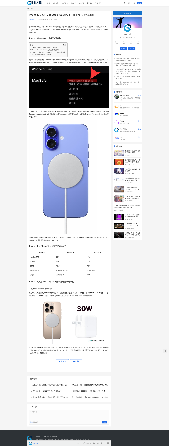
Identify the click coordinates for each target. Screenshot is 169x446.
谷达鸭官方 (32, 19)
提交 (104, 422)
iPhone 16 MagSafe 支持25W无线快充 (44, 47)
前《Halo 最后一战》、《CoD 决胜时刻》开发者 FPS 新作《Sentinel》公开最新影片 (49, 397)
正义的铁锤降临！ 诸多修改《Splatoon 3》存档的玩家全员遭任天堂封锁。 (90, 397)
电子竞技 (65, 3)
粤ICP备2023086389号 (65, 440)
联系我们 (38, 436)
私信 (133, 48)
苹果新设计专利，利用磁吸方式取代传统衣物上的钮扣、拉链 (90, 385)
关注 (124, 48)
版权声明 (46, 436)
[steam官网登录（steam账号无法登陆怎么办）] (119, 180)
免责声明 (55, 436)
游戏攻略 (73, 3)
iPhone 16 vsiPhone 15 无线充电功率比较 (45, 50)
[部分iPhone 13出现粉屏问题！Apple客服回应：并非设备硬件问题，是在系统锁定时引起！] (119, 217)
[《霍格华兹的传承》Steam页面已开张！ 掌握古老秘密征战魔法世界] (119, 189)
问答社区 (98, 3)
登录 (129, 3)
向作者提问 (127, 13)
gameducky (85, 440)
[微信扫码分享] (94, 443)
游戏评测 (81, 3)
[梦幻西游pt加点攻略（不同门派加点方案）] (119, 153)
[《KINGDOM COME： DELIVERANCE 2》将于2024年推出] (119, 226)
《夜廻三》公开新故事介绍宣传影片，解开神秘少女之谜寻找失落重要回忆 (49, 385)
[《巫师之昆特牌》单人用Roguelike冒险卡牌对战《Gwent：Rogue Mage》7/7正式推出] (119, 235)
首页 (48, 3)
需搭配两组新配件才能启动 (43, 54)
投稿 (139, 3)
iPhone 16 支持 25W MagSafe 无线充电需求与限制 (48, 52)
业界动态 (89, 3)
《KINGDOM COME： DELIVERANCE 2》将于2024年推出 (132, 225)
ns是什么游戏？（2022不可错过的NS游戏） (46, 391)
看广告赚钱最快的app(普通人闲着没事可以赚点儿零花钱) (132, 162)
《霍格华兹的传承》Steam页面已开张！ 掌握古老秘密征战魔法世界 (133, 189)
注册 (133, 3)
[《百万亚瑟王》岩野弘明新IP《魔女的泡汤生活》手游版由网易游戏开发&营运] (119, 198)
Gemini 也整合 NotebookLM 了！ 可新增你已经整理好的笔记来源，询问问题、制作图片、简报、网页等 (128, 71)
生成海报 (88, 443)
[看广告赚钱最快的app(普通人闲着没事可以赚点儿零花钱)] (119, 162)
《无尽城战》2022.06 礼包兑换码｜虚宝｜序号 (88, 391)
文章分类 (55, 3)
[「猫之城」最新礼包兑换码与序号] (119, 171)
